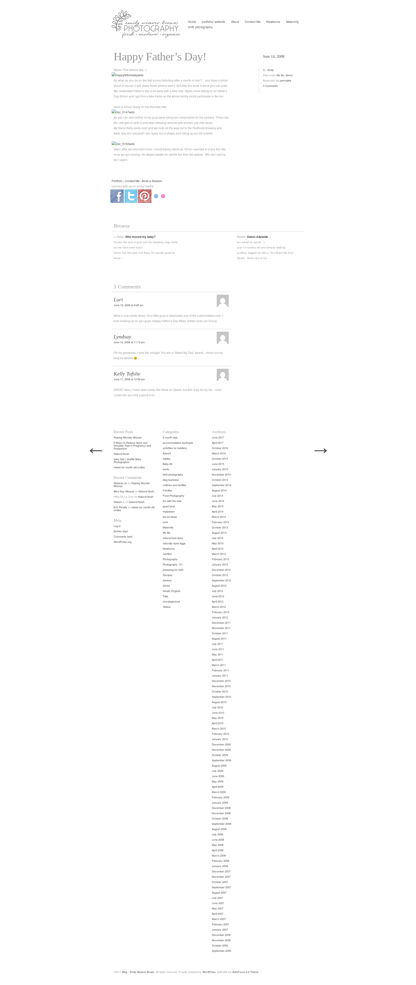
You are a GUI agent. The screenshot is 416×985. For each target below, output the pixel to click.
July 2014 (217, 495)
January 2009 (220, 802)
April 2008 (217, 850)
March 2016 (219, 453)
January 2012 (220, 617)
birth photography (200, 27)
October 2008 (220, 818)
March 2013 (219, 554)
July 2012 (217, 591)
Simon (289, 75)
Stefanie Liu (120, 483)
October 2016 (220, 448)
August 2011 (219, 638)
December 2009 (221, 744)
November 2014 (221, 474)
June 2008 (218, 839)
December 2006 (221, 935)
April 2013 (217, 548)
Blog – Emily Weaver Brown (138, 972)
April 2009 (217, 786)
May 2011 (217, 654)
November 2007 (221, 876)
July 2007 (217, 898)
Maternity (292, 21)
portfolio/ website (213, 21)
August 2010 (219, 702)
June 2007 (218, 903)
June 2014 (218, 501)
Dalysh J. (119, 502)
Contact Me (252, 21)
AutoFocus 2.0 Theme (245, 972)
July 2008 (217, 834)
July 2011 (217, 644)
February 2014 (220, 522)
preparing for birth (173, 570)
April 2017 (217, 443)
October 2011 (220, 633)
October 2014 (220, 480)
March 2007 (219, 919)
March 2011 (219, 665)
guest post (169, 506)
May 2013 (217, 543)
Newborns (273, 21)
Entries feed (121, 531)
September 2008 (221, 824)
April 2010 (217, 723)
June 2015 (218, 464)
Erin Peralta (120, 507)
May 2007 (217, 908)
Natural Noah (121, 454)
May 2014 (217, 506)
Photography (170, 559)
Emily (270, 70)
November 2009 (221, 749)
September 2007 (221, 887)
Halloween (169, 511)
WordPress (209, 972)
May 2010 (217, 718)
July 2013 (217, 538)
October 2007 (220, 882)
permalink (285, 80)
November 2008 (221, 813)
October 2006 (220, 945)
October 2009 (220, 755)
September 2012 (221, 580)
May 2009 (217, 781)
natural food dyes (173, 538)
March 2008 (219, 855)
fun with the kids (172, 501)
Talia (165, 596)
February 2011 (220, 670)
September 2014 (221, 485)
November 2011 (221, 628)
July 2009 (217, 771)
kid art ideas (170, 517)
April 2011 (217, 659)
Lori (118, 300)
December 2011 (221, 622)
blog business (171, 480)
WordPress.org (122, 542)
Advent (167, 453)
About (235, 21)
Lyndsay (122, 337)
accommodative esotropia (178, 443)
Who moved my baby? (140, 237)
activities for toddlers (175, 448)
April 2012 (217, 601)
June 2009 (218, 776)
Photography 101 (173, 564)
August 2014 (219, 490)
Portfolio (117, 181)
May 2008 (217, 845)
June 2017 (218, 437)
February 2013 (220, 559)
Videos (167, 607)
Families (167, 490)
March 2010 (219, 728)
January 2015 (220, 469)
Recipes (167, 575)
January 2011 (220, 675)
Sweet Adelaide (257, 237)
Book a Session (152, 181)
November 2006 (221, 940)
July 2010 (217, 707)
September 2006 (221, 951)
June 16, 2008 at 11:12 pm (129, 342)
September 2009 (221, 760)
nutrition (167, 554)
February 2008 (220, 861)
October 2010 (220, 691)
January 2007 (220, 929)
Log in (117, 526)
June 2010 (218, 712)
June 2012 (218, 596)
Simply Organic (172, 591)
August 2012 (219, 585)
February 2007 (220, 924)
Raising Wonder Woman (128, 437)
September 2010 (221, 697)
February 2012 (220, 612)
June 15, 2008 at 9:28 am (128, 305)
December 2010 (221, 681)
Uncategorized (171, 601)
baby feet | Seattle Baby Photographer (127, 460)
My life (280, 75)
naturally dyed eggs (174, 543)
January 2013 (220, 564)
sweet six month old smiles (129, 467)
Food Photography (173, 495)
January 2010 (220, 739)
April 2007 (217, 913)
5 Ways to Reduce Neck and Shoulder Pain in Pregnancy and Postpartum (132, 445)
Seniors (167, 580)
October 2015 (220, 458)
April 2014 (217, 511)
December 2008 (221, 808)
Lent (165, 522)
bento (166, 469)
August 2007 (219, 892)
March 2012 (219, 607)
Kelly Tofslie (127, 374)
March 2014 (219, 517)
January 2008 (220, 866)
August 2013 (219, 532)
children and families (174, 485)
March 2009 (219, 792)
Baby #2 (167, 464)
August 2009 (219, 765)
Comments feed (123, 536)
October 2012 (220, 575)
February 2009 (220, 797)
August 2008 (219, 829)
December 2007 (221, 871)
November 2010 (221, 686)
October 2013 (220, 527)
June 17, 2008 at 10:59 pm (129, 379)
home (192, 21)
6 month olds (170, 437)
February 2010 (220, 734)
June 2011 (218, 649)
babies (166, 458)
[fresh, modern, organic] (147, 24)
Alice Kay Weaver (124, 491)
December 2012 (221, 570)
